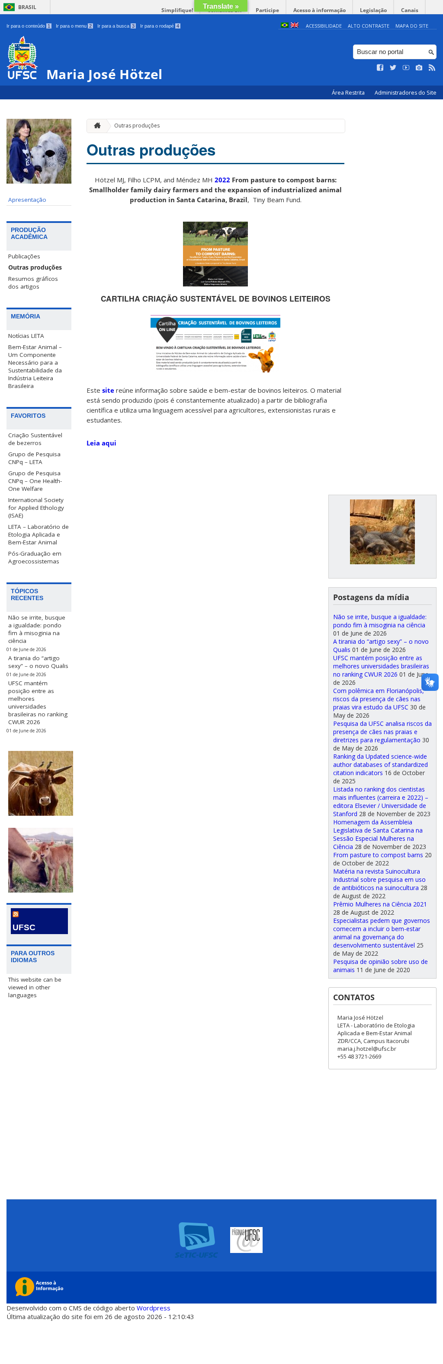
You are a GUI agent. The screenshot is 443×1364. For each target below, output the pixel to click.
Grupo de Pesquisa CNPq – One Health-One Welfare (35, 481)
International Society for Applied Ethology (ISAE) (36, 507)
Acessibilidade (324, 25)
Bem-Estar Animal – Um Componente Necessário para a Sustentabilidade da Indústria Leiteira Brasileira (35, 366)
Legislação (373, 10)
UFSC (24, 927)
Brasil (27, 7)
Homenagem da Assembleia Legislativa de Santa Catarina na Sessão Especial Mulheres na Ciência (378, 834)
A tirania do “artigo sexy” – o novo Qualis (38, 662)
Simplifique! (177, 10)
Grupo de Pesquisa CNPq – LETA (34, 458)
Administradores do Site (406, 92)
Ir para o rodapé (159, 26)
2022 (222, 179)
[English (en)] (295, 25)
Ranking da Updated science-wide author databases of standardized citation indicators (380, 764)
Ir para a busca (116, 26)
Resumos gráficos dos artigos (33, 282)
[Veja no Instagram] (419, 67)
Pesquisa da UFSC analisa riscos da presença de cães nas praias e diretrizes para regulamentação (382, 731)
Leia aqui (101, 443)
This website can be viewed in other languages (34, 987)
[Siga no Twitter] (393, 67)
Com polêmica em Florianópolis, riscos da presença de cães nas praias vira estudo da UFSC (378, 699)
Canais (409, 10)
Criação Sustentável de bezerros (35, 439)
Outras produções (35, 267)
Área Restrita (349, 92)
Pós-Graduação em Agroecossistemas (34, 557)
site (108, 390)
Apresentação (27, 199)
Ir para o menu (74, 26)
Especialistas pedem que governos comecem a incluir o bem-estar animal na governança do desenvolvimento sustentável (381, 932)
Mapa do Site (411, 25)
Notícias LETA (26, 336)
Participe (267, 10)
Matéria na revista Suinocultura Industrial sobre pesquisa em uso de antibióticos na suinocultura (379, 879)
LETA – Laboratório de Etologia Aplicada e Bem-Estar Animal (38, 534)
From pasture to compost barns (378, 855)
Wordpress (153, 1308)
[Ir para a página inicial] (95, 126)
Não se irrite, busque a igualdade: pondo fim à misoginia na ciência (36, 629)
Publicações (24, 256)
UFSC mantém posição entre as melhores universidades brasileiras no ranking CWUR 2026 (37, 702)
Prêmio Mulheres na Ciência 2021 (380, 904)
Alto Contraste (368, 25)
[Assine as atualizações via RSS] (432, 67)
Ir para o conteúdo (28, 26)
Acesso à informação (319, 10)
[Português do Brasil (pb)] (285, 25)
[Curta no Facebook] (380, 67)
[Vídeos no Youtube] (406, 67)
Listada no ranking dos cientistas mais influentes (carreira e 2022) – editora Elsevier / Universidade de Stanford (380, 801)
